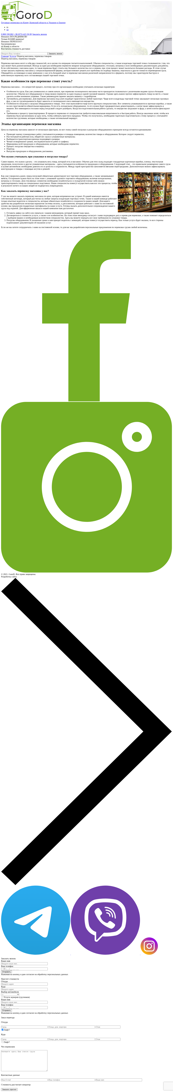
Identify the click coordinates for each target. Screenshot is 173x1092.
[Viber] (106, 954)
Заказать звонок (39, 34)
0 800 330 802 (7, 34)
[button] (86, 884)
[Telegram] (36, 954)
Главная (4, 56)
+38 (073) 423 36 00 (23, 34)
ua (7, 29)
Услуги (12, 56)
